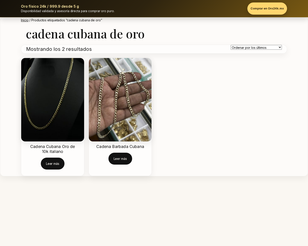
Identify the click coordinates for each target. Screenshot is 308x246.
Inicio (24, 20)
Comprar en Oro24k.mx (267, 8)
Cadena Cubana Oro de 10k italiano (52, 149)
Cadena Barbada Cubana (120, 146)
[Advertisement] (135, 212)
